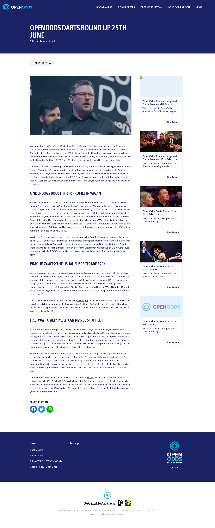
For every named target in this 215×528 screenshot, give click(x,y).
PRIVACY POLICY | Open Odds (46, 461)
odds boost (38, 294)
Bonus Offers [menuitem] (126, 7)
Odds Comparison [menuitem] (179, 7)
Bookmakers (36, 449)
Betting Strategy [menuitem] (151, 7)
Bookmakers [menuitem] (104, 7)
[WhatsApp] (50, 409)
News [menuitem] (199, 7)
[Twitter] (42, 409)
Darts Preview (42, 62)
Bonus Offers (36, 455)
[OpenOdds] (17, 7)
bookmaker (53, 156)
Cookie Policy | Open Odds (43, 466)
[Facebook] (34, 409)
